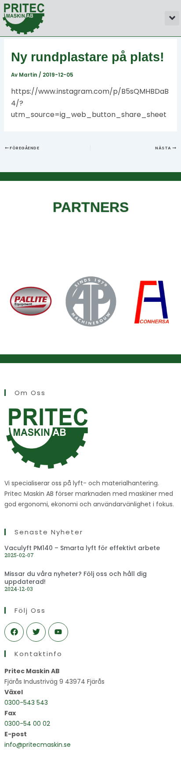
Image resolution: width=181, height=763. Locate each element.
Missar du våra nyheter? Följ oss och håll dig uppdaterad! (75, 577)
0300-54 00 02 (27, 723)
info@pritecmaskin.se (37, 744)
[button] (172, 18)
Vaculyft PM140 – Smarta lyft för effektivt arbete (82, 548)
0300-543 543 (26, 702)
